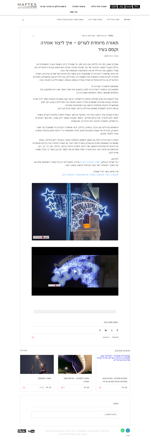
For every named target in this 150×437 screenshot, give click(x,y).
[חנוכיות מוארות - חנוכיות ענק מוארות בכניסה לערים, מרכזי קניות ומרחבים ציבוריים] (113, 364)
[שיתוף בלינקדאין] (106, 330)
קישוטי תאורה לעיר (95, 19)
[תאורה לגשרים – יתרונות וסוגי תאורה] (75, 364)
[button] (23, 20)
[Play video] (75, 271)
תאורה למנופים (44, 378)
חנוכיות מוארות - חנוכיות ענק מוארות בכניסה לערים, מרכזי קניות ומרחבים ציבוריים (115, 380)
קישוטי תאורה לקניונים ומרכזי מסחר (70, 19)
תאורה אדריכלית (113, 19)
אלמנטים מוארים (94, 431)
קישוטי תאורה (105, 431)
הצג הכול (23, 350)
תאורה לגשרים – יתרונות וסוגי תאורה (76, 380)
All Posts (127, 19)
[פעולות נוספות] (33, 35)
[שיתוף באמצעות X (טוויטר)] (111, 330)
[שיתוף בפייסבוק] (117, 330)
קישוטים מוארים (82, 431)
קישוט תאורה (49, 431)
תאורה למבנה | (58, 431)
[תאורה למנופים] (37, 364)
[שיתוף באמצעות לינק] (100, 330)
